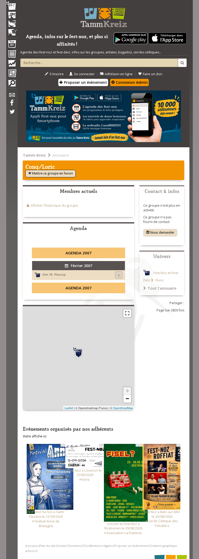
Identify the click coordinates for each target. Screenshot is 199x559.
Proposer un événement (131, 546)
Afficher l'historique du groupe (54, 205)
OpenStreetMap (123, 408)
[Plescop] (78, 352)
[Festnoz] (11, 6)
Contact (61, 546)
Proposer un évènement (85, 82)
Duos (159, 280)
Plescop (60, 274)
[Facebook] (11, 104)
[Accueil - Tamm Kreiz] (103, 15)
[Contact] (11, 96)
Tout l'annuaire (161, 288)
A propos (31, 546)
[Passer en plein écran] (127, 313)
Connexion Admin (131, 82)
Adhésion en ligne (119, 74)
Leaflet (69, 408)
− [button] (127, 398)
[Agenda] (11, 45)
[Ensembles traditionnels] (11, 30)
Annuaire (60, 155)
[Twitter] (11, 114)
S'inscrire (56, 74)
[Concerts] (11, 15)
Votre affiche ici (34, 436)
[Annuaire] (11, 55)
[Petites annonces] (11, 84)
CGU (85, 546)
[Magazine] (11, 74)
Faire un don (152, 74)
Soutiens (74, 546)
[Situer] (118, 274)
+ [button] (127, 391)
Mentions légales (101, 546)
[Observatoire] (11, 64)
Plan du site (47, 546)
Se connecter (84, 74)
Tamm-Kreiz (34, 155)
